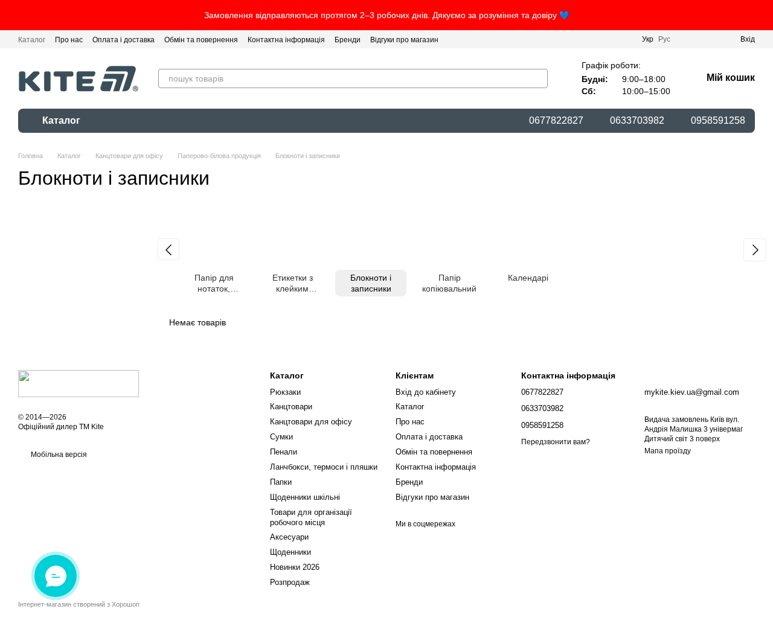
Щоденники (290, 552)
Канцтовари (291, 406)
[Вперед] (754, 249)
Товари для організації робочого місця (311, 517)
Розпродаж (290, 582)
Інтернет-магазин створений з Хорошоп (79, 604)
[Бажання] (709, 39)
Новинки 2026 (294, 567)
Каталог (31, 40)
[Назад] (168, 249)
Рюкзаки (285, 392)
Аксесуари (289, 536)
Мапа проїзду (667, 451)
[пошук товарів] (538, 78)
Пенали (283, 451)
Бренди (348, 40)
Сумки (281, 436)
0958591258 (718, 121)
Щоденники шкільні (305, 497)
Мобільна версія (58, 454)
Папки (281, 482)
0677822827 (556, 121)
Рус (664, 39)
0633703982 (637, 121)
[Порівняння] (687, 39)
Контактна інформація (286, 40)
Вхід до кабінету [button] (426, 392)
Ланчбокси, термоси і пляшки (323, 466)
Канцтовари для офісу (311, 421)
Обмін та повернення (201, 40)
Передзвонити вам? (555, 442)
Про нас (69, 40)
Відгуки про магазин (404, 40)
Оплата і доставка (123, 40)
